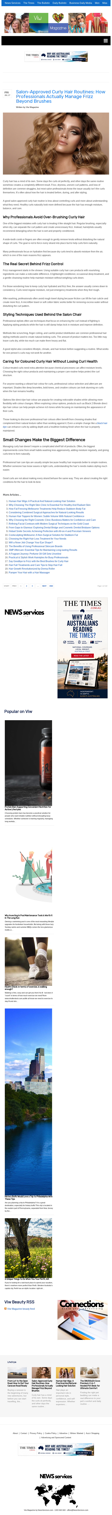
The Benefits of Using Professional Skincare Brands (35, 546)
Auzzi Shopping (92, 1433)
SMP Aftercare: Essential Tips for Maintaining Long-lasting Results (43, 550)
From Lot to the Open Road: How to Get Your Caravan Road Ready (18, 1383)
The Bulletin (43, 3)
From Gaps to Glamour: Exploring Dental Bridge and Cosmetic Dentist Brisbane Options (54, 527)
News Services (12, 3)
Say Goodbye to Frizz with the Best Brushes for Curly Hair (38, 561)
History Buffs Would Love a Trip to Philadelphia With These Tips (28, 1197)
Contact (24, 1433)
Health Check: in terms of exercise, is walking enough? (26, 988)
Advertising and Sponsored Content (56, 1437)
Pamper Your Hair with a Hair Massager (29, 572)
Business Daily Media (80, 3)
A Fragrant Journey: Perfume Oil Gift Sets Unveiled (35, 554)
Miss (104, 3)
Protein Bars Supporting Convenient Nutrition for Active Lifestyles (28, 808)
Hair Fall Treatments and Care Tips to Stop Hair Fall (35, 565)
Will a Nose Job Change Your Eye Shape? (31, 542)
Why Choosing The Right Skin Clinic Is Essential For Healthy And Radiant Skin (50, 505)
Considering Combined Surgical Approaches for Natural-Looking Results (46, 512)
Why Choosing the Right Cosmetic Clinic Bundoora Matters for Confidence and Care (52, 520)
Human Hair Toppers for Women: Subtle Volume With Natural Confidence (46, 516)
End (51, 586)
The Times (28, 3)
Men (97, 3)
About (15, 1433)
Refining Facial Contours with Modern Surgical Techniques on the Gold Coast (49, 523)
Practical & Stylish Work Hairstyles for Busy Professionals (38, 557)
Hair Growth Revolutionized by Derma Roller (32, 568)
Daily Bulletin (59, 3)
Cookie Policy (51, 1433)
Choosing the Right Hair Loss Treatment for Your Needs (37, 538)
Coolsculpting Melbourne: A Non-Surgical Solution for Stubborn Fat (43, 535)
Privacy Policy (36, 1433)
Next (44, 586)
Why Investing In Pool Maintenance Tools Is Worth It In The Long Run (28, 916)
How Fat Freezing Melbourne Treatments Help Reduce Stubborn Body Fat (47, 509)
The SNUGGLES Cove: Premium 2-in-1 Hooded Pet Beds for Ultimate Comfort (90, 1385)
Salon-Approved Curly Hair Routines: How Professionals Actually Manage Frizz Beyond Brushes (60, 96)
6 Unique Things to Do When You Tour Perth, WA (27, 1279)
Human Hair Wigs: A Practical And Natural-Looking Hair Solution (42, 501)
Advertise (63, 1433)
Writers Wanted (76, 1433)
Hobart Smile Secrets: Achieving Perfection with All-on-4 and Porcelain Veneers (50, 531)
